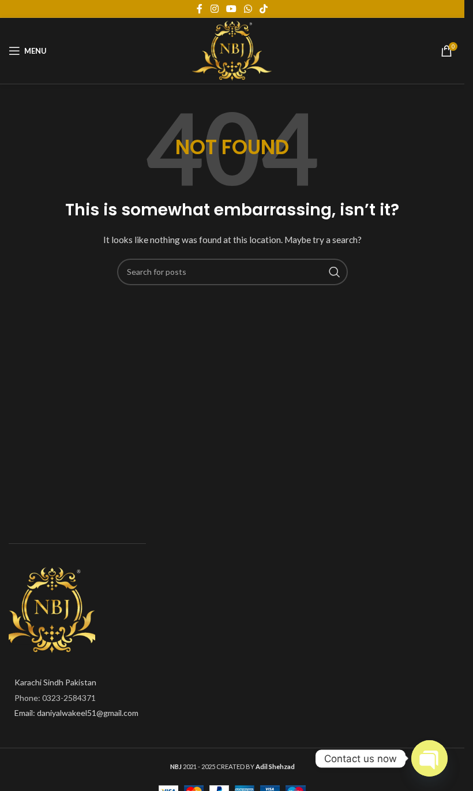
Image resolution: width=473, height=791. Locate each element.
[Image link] (52, 609)
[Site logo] (232, 50)
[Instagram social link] (214, 8)
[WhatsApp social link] (248, 8)
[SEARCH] (334, 272)
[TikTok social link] (264, 8)
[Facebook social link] (200, 8)
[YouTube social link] (231, 8)
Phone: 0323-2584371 (55, 698)
